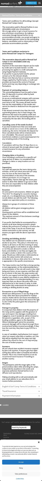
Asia (4, 439)
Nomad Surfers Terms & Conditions (17, 15)
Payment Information (11, 396)
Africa (5, 435)
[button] (39, 442)
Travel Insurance (9, 391)
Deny (21, 468)
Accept (21, 462)
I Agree (5, 405)
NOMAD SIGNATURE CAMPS (33, 434)
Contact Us (31, 3)
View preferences (21, 474)
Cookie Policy (20, 478)
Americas (6, 437)
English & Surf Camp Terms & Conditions (19, 386)
